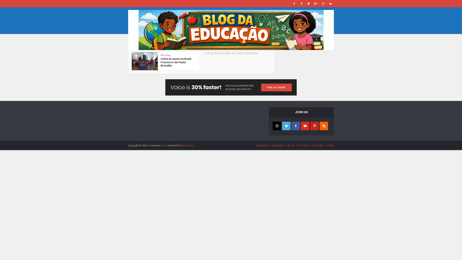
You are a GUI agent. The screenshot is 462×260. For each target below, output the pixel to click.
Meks (164, 145)
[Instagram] (277, 126)
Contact (330, 145)
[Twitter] (286, 126)
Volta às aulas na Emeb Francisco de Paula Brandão (176, 62)
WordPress (187, 145)
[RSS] (324, 126)
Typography (262, 145)
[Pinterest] (314, 126)
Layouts (290, 145)
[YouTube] (305, 126)
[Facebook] (295, 126)
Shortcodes (303, 145)
